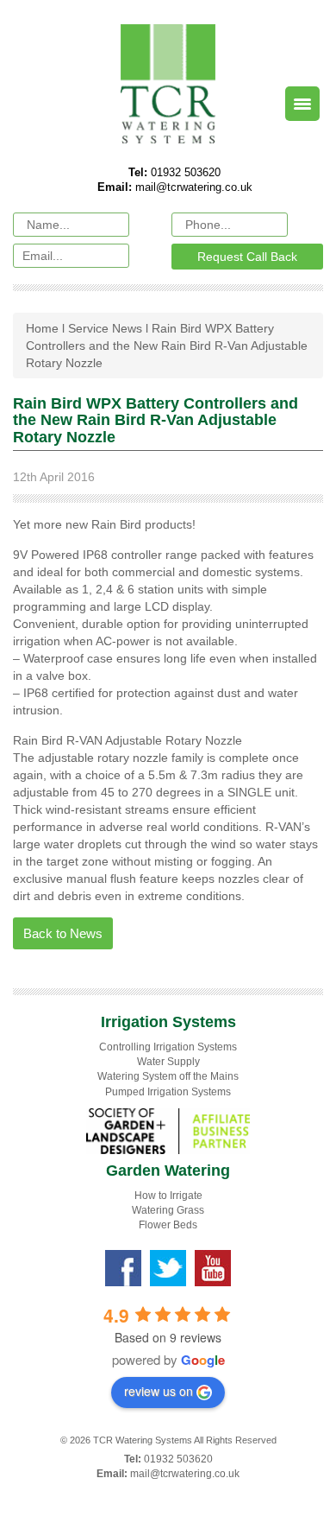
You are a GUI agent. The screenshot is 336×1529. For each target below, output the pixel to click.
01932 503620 (184, 172)
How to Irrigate (168, 1196)
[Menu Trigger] (302, 103)
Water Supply (168, 1062)
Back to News (63, 933)
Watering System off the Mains (168, 1076)
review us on (158, 1390)
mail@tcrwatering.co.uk (193, 187)
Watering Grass (168, 1210)
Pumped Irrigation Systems (168, 1092)
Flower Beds (168, 1225)
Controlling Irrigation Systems (168, 1047)
